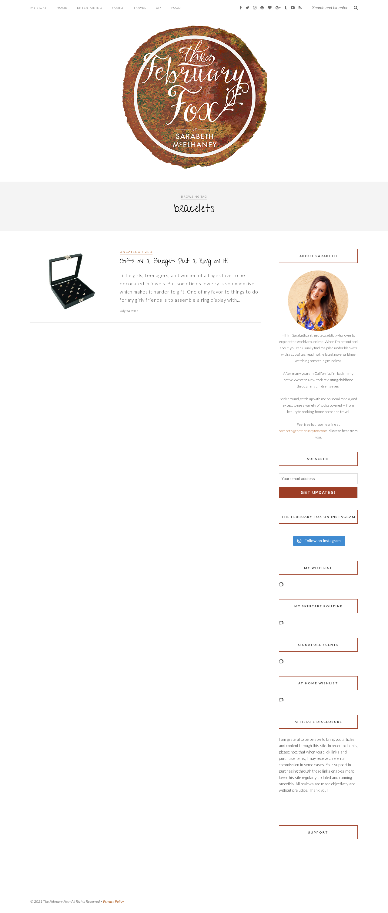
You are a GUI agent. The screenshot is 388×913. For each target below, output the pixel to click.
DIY (159, 7)
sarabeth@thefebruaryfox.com (302, 430)
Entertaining (89, 7)
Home (62, 7)
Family (118, 7)
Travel (140, 7)
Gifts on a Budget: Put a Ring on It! (174, 262)
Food (176, 7)
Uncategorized (136, 251)
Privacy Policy (113, 901)
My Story (38, 7)
